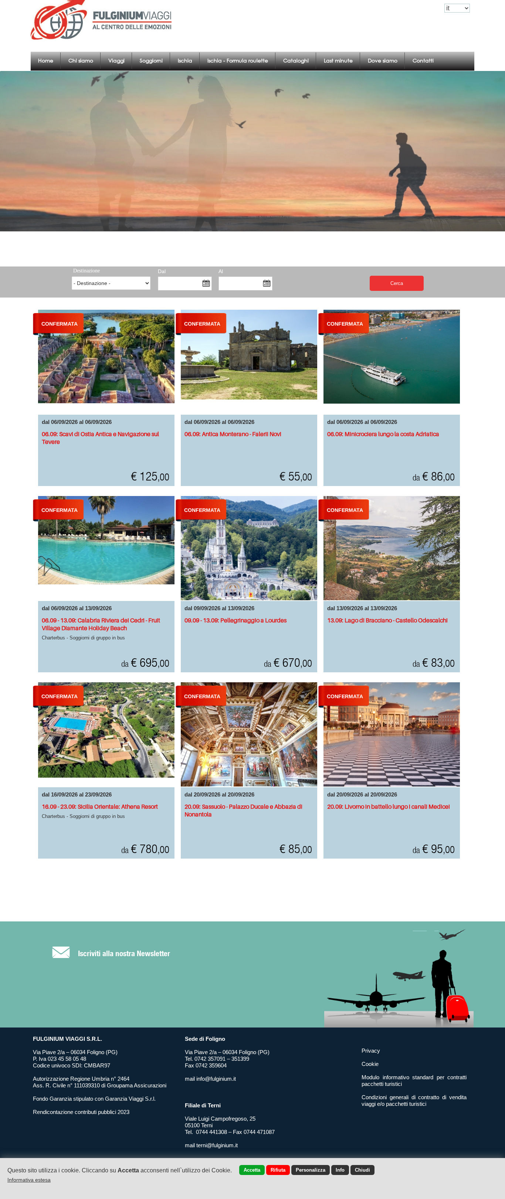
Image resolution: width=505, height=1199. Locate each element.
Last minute (338, 60)
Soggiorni (151, 60)
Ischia (185, 60)
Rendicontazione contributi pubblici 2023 (81, 1112)
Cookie (370, 1064)
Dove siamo (382, 60)
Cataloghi (296, 60)
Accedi (391, 8)
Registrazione (421, 8)
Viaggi (116, 60)
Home (45, 60)
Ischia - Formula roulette (237, 60)
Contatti (423, 60)
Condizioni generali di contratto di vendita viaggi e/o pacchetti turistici (414, 1100)
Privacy (371, 1050)
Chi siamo (80, 60)
